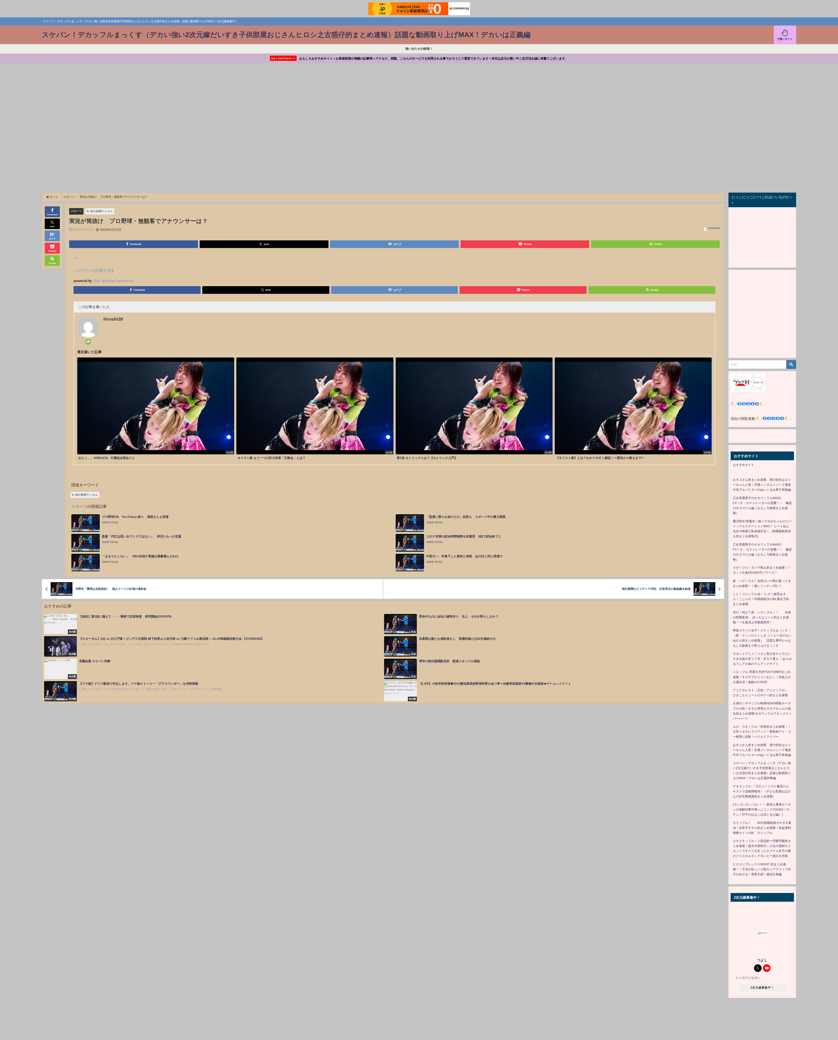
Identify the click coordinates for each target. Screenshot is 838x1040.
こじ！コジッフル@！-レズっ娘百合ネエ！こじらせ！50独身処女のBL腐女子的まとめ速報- (761, 599)
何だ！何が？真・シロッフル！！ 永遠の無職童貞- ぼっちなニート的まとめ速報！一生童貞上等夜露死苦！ (762, 617)
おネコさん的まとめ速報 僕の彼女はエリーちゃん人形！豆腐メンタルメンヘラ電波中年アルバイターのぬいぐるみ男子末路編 (762, 484)
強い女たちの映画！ (419, 48)
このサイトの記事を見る (94, 270)
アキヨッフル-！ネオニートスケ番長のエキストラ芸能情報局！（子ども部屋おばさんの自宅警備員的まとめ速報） (762, 791)
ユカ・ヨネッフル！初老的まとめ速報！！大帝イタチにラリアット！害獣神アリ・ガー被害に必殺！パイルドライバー (762, 731)
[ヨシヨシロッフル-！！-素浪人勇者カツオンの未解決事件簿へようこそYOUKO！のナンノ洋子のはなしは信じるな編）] (762, 809)
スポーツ (76, 211)
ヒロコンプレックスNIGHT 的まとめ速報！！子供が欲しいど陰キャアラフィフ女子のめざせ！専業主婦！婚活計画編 (762, 869)
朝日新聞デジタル (101, 211)
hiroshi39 (714, 228)
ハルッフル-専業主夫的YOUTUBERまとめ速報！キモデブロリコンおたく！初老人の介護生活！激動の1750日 (762, 676)
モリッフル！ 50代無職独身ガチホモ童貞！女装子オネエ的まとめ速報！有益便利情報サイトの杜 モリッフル (762, 827)
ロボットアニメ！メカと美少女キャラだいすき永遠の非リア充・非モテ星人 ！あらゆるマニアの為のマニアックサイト (762, 658)
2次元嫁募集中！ (762, 987)
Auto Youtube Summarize (113, 280)
